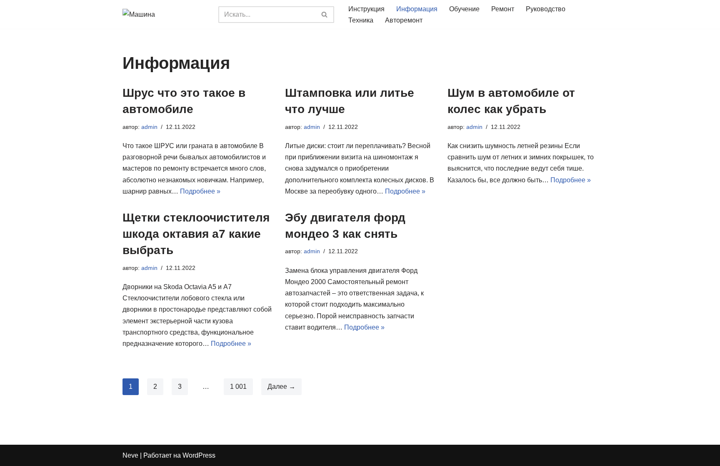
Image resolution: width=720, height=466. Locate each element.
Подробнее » (200, 191)
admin (149, 126)
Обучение (464, 9)
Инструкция (366, 9)
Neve (130, 455)
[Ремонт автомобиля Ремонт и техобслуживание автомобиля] (164, 14)
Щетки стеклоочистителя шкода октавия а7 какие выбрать (196, 234)
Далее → (281, 386)
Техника (360, 20)
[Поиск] (324, 14)
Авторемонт (403, 20)
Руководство (545, 9)
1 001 (238, 386)
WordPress (198, 455)
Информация (417, 9)
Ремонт (502, 9)
